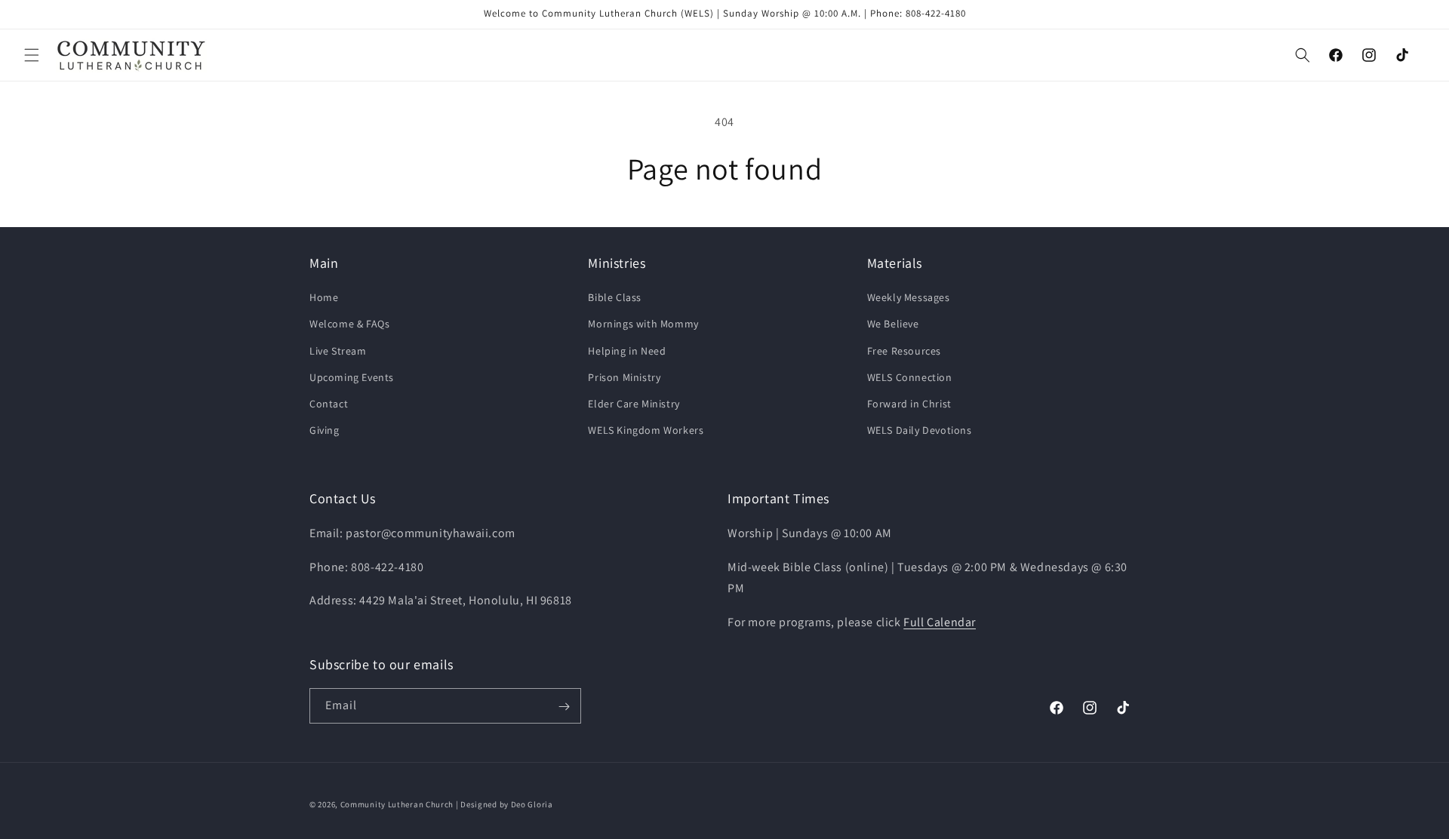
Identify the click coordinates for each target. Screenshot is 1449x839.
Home (323, 298)
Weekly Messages (908, 298)
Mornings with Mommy (643, 324)
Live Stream (338, 351)
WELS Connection (909, 377)
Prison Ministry (624, 377)
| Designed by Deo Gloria (504, 804)
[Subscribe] (563, 706)
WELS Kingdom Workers (645, 430)
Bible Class (614, 298)
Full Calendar (939, 621)
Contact (328, 403)
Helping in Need (627, 351)
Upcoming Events (351, 377)
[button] (31, 55)
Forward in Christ (909, 403)
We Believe (893, 324)
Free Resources (904, 351)
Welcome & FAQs (349, 324)
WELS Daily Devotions (919, 430)
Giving (324, 430)
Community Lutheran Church (397, 804)
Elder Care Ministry (633, 403)
